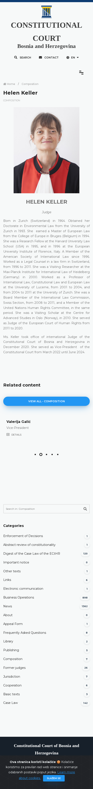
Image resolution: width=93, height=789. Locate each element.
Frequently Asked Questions (24, 633)
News (7, 606)
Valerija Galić (18, 422)
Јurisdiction (11, 676)
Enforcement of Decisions (23, 536)
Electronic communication (23, 589)
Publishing (11, 650)
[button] (35, 454)
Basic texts (11, 694)
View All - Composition (46, 401)
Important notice (16, 562)
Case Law (10, 703)
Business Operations (18, 597)
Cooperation (12, 685)
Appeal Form (13, 624)
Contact (51, 57)
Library (8, 641)
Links (7, 580)
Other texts (12, 571)
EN (73, 57)
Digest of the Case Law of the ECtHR (31, 554)
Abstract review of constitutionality (29, 545)
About (8, 615)
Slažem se (54, 778)
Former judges (14, 668)
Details (16, 434)
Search (25, 57)
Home (10, 84)
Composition (30, 84)
